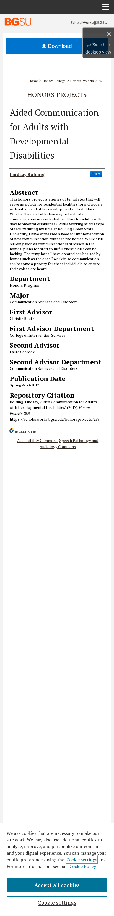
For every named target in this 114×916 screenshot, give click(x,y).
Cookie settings (81, 860)
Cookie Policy (82, 866)
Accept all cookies (57, 885)
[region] (57, 869)
